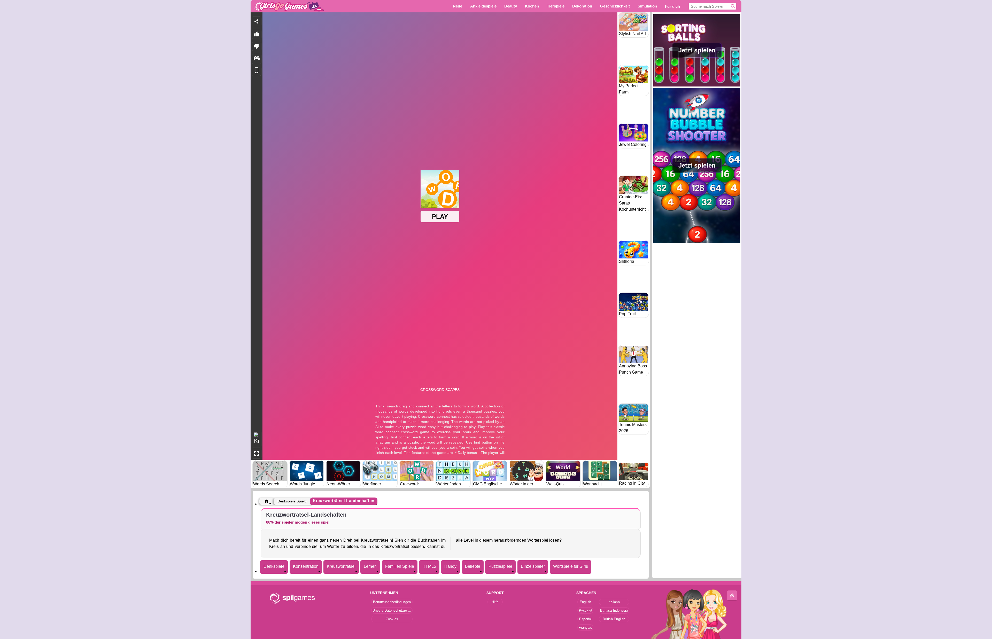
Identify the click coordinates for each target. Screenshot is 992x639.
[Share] (256, 21)
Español (585, 619)
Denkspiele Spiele (292, 501)
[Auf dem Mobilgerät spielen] (256, 71)
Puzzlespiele (500, 566)
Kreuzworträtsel (341, 566)
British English (614, 619)
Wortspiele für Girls (570, 566)
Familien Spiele (399, 566)
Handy (450, 566)
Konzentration (306, 566)
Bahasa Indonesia (614, 610)
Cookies (392, 619)
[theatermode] (256, 439)
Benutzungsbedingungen (392, 602)
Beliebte (472, 566)
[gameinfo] (256, 59)
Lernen (370, 566)
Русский (585, 610)
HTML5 (429, 566)
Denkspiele (274, 566)
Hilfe (495, 602)
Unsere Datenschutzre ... (392, 610)
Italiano (614, 602)
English (585, 602)
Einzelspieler (533, 566)
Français (585, 627)
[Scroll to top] (732, 595)
